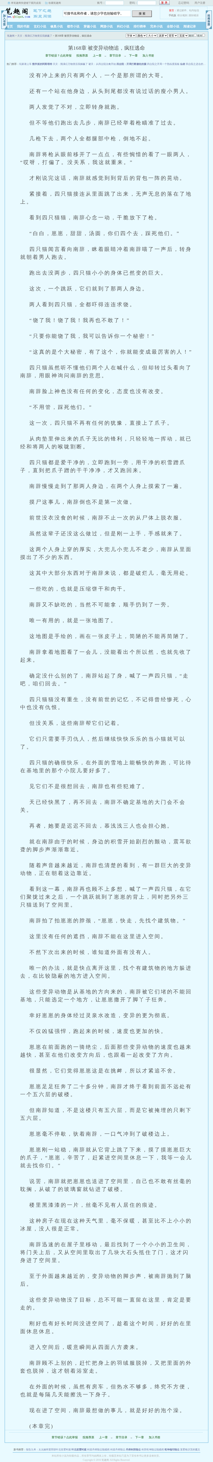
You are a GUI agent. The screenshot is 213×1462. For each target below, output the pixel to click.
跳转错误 (194, 15)
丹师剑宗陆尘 (133, 1449)
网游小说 (106, 26)
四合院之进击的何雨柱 (198, 64)
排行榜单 (140, 26)
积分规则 (182, 15)
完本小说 (156, 26)
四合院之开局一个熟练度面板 (163, 64)
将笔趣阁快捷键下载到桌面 (26, 2)
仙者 (182, 64)
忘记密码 (183, 2)
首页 (10, 26)
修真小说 (56, 26)
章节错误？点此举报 (58, 55)
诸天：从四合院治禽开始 (102, 64)
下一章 (133, 55)
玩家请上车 (25, 64)
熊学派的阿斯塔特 (42, 64)
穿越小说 (90, 26)
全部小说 (173, 26)
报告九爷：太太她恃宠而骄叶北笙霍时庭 (48, 1449)
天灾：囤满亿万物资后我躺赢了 (34, 35)
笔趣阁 (31, 13)
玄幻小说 (40, 26)
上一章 (97, 55)
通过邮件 (182, 10)
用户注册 (199, 2)
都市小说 (73, 26)
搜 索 (142, 13)
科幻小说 (123, 26)
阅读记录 (189, 26)
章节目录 (115, 55)
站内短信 (194, 10)
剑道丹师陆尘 (117, 1449)
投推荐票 (82, 55)
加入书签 (148, 55)
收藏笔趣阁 (54, 2)
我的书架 (23, 26)
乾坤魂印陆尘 (172, 1449)
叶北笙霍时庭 (79, 1449)
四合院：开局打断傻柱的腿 (131, 64)
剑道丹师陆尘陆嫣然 (98, 1449)
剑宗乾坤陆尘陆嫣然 (152, 1449)
